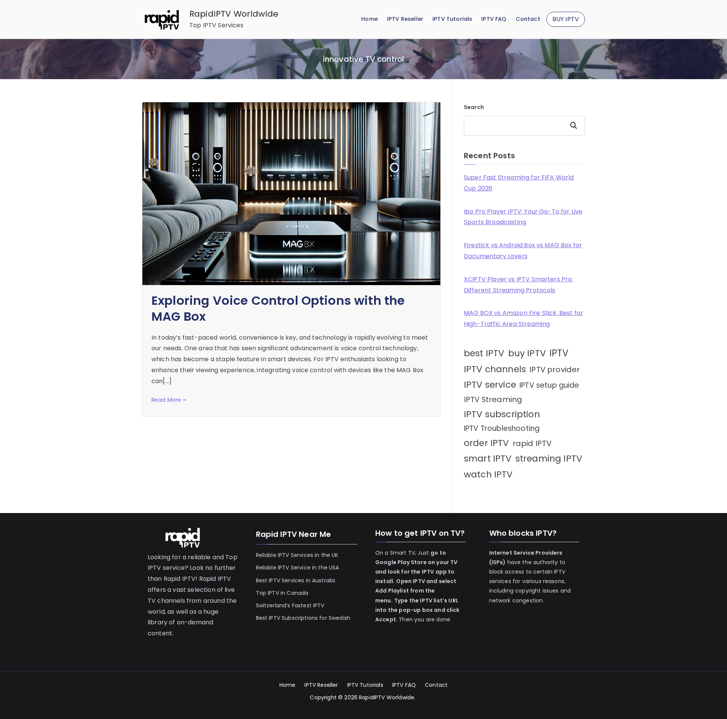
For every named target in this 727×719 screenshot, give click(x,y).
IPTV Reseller (405, 19)
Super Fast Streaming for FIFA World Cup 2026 (519, 183)
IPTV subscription (502, 414)
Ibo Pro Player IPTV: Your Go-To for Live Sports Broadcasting (523, 217)
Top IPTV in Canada (282, 593)
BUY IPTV (565, 19)
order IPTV (486, 443)
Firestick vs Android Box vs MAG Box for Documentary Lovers (523, 250)
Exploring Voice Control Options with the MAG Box (278, 308)
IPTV (558, 353)
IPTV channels (495, 369)
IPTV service (490, 385)
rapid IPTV (532, 443)
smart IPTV (488, 458)
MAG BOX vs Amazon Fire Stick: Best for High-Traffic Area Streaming (523, 318)
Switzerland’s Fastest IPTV (291, 605)
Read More (166, 400)
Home (369, 19)
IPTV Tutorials (452, 19)
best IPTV (484, 353)
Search (474, 107)
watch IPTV (488, 474)
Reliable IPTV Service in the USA (297, 567)
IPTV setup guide (549, 385)
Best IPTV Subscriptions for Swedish (303, 618)
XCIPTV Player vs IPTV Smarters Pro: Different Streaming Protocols (518, 285)
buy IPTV (527, 353)
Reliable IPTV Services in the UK (297, 555)
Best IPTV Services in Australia (295, 580)
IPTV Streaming (493, 399)
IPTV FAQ (493, 19)
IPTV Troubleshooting (502, 428)
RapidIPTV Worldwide (233, 14)
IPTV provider (554, 369)
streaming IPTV (548, 458)
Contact (528, 19)
